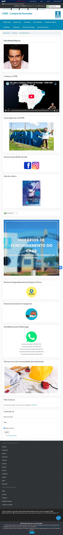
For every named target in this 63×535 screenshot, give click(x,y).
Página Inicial (7, 22)
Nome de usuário (8, 416)
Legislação (48, 1)
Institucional (17, 22)
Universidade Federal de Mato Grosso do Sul (14, 4)
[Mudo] (54, 110)
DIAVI (3, 480)
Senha (5, 422)
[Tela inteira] (57, 110)
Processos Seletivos (43, 27)
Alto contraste (42, 6)
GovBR (4, 1)
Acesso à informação (33, 1)
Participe (41, 1)
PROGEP (4, 460)
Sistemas (4, 494)
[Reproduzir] (6, 110)
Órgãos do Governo (57, 1)
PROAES (4, 446)
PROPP (4, 453)
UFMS (3, 491)
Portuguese (52, 6)
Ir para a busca (24, 9)
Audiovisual (16, 27)
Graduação (27, 22)
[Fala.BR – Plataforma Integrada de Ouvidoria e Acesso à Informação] (58, 518)
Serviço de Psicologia (28, 27)
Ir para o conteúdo (6, 9)
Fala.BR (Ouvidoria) (7, 501)
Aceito (32, 532)
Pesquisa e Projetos (50, 22)
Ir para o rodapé (33, 9)
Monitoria (14, 33)
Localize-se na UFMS (7, 504)
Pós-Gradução (38, 22)
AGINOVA (4, 474)
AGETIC (4, 470)
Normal (30, 6)
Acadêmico (6, 27)
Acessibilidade (42, 9)
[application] (31, 96)
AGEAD (4, 477)
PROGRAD (5, 450)
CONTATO (34, 405)
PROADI (4, 463)
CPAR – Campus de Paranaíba (17, 13)
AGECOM (4, 484)
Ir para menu (16, 9)
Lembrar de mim (9, 428)
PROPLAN (4, 457)
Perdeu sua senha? (12, 435)
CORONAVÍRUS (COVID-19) (21, 1)
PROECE (4, 467)
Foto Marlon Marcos (24, 33)
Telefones (4, 498)
